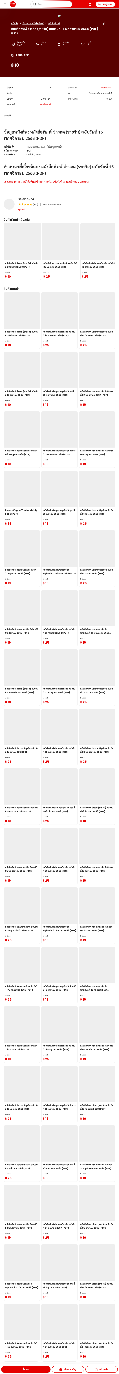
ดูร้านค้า (22, 209)
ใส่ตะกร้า (103, 1369)
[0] (90, 4)
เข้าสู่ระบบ (107, 4)
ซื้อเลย (25, 1369)
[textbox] (59, 154)
